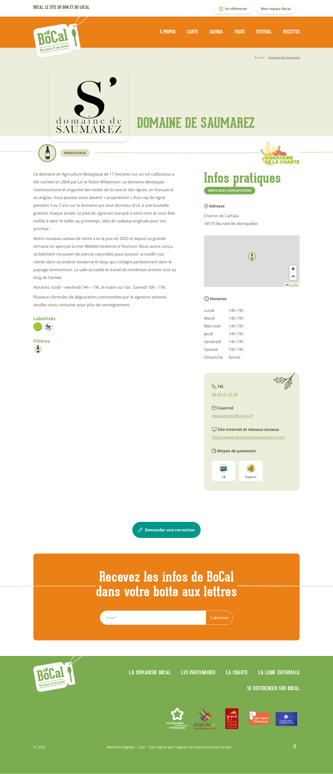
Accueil (259, 57)
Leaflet (293, 285)
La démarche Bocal (150, 672)
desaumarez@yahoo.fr (233, 415)
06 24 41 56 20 (225, 394)
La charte (237, 672)
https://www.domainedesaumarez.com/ (248, 437)
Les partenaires (198, 672)
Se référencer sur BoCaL (273, 688)
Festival (264, 32)
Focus (240, 32)
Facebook (296, 747)
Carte (192, 32)
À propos (168, 32)
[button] (252, 256)
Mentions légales (121, 747)
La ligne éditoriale (279, 672)
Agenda (216, 32)
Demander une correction (170, 530)
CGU (141, 747)
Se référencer (236, 8)
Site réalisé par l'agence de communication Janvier (190, 747)
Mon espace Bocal (276, 8)
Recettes (291, 32)
